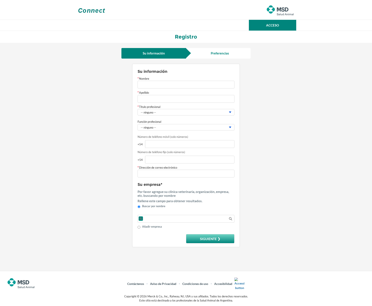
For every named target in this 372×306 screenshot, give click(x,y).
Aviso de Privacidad (163, 284)
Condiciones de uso (195, 284)
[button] (272, 25)
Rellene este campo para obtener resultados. (170, 201)
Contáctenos (135, 284)
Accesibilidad (223, 284)
